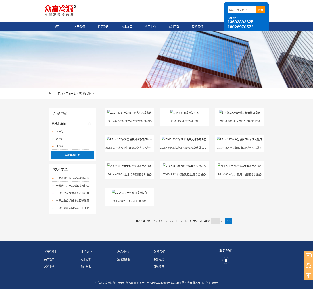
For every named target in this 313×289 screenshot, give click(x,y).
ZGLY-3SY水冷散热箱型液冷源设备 (184, 174)
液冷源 (60, 138)
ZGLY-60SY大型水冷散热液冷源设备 (130, 174)
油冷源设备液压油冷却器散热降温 (239, 121)
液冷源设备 (85, 93)
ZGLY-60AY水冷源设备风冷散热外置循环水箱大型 (190, 147)
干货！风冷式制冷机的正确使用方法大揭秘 (74, 207)
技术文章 (126, 26)
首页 (56, 26)
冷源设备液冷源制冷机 (184, 121)
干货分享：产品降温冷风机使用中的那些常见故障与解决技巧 (74, 185)
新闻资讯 (103, 26)
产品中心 (150, 26)
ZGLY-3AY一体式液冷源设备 (129, 201)
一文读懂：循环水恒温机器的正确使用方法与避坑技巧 (74, 178)
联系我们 (197, 26)
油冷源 (60, 146)
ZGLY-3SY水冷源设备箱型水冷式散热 (239, 147)
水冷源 (60, 131)
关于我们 (79, 26)
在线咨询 (159, 266)
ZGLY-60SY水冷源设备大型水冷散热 (130, 121)
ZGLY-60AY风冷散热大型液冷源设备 (240, 174)
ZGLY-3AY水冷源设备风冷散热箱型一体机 (130, 147)
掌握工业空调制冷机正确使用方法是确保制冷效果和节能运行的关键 (74, 200)
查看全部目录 (72, 155)
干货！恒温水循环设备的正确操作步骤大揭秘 (74, 193)
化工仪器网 (212, 282)
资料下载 (173, 26)
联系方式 (159, 259)
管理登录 (187, 282)
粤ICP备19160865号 (158, 282)
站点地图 (176, 282)
